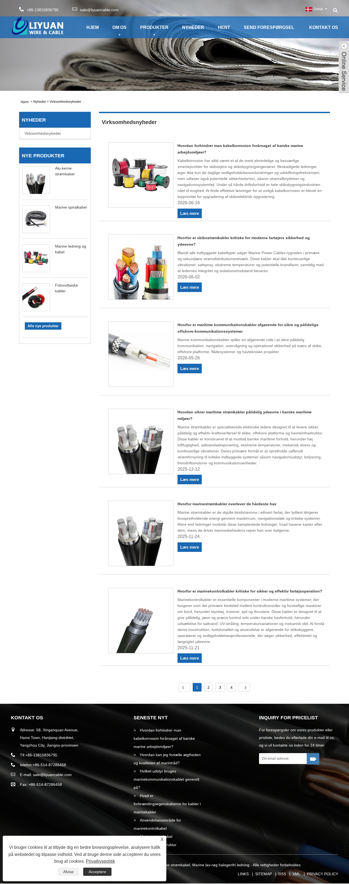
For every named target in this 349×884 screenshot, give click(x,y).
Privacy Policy (322, 874)
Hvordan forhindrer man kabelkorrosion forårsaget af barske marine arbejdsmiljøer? (164, 738)
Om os (119, 27)
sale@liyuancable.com (99, 10)
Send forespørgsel (269, 27)
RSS (282, 874)
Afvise (68, 872)
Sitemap (263, 874)
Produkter (154, 27)
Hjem (92, 27)
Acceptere (97, 872)
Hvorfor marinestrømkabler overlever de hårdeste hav (226, 504)
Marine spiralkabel (71, 207)
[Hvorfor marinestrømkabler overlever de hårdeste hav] (141, 534)
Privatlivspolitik (100, 861)
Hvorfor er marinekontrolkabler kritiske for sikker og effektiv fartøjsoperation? (249, 591)
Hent (224, 27)
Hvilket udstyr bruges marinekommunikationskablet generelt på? (166, 779)
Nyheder (193, 27)
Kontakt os (323, 27)
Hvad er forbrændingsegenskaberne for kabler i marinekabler (167, 803)
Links (243, 874)
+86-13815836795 (41, 755)
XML (296, 874)
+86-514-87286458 (49, 765)
